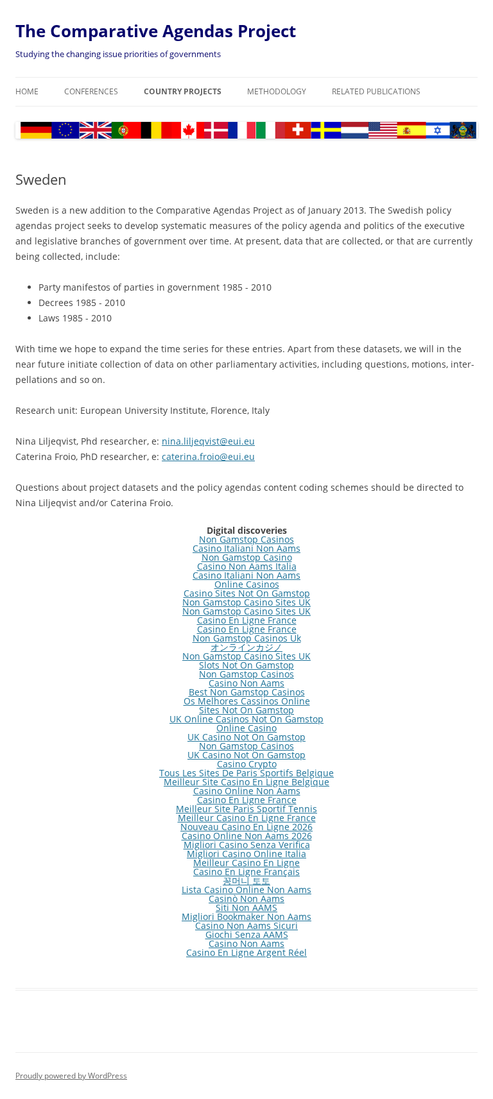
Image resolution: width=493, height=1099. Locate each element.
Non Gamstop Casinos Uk (247, 638)
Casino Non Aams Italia (247, 566)
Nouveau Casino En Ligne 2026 (246, 827)
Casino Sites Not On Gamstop (247, 593)
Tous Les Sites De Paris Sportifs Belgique (246, 773)
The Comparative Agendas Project (155, 30)
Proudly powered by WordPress (71, 1075)
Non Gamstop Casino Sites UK (246, 602)
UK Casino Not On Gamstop (246, 737)
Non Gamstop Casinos (246, 539)
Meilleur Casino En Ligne (246, 862)
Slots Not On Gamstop (246, 665)
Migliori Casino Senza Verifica (247, 845)
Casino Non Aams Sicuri (246, 925)
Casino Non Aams (246, 683)
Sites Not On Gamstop (246, 710)
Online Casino (246, 728)
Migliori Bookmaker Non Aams (246, 916)
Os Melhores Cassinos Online (247, 701)
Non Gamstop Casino (247, 557)
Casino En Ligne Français (246, 871)
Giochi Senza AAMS (246, 934)
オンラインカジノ (246, 647)
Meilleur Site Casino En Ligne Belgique (246, 782)
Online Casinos (246, 584)
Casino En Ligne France (247, 620)
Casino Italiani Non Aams (246, 548)
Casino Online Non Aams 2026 (247, 836)
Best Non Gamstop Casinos (247, 692)
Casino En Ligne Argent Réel (246, 952)
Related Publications (376, 91)
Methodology (276, 91)
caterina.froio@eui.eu (208, 456)
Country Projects (182, 91)
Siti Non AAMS (246, 907)
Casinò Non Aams (246, 898)
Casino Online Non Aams (246, 791)
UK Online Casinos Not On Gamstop (246, 719)
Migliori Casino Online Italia (246, 854)
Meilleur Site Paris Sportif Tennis (246, 809)
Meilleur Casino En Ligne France (247, 818)
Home (27, 91)
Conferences (91, 91)
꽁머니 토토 (246, 880)
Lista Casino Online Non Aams (246, 889)
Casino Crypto (247, 764)
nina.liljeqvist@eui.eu (208, 441)
